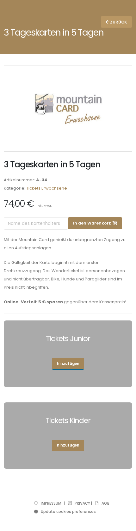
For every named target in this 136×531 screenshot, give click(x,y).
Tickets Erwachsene (46, 188)
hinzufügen (68, 363)
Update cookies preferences (67, 511)
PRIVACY (81, 503)
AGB (104, 503)
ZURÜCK (118, 22)
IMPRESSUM (49, 503)
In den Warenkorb (93, 223)
